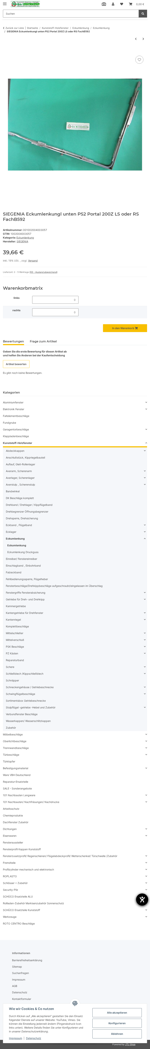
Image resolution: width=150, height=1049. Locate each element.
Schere (10, 666)
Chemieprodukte (13, 815)
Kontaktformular (21, 998)
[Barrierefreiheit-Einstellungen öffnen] (142, 899)
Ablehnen (117, 1033)
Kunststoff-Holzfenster (17, 442)
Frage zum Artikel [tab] (43, 341)
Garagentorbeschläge (16, 429)
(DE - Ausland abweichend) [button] (43, 272)
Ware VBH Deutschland (17, 774)
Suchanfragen (20, 973)
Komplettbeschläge (17, 626)
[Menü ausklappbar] (5, 2)
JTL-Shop (130, 1044)
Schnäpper (12, 680)
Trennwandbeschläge (16, 747)
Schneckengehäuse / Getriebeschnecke (30, 687)
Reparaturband (15, 660)
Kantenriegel (13, 619)
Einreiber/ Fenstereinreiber (21, 558)
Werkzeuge (9, 916)
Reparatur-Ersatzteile (15, 781)
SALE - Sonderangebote (17, 788)
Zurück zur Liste (14, 27)
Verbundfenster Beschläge (22, 714)
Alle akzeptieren (117, 1012)
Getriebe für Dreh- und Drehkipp (25, 599)
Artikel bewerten (16, 364)
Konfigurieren (117, 1023)
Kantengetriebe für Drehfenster (24, 612)
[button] (113, 4)
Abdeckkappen (15, 450)
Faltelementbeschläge (16, 415)
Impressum (15, 1038)
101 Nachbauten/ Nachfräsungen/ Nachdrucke (31, 801)
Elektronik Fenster (13, 409)
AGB (14, 985)
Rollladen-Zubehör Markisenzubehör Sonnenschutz (33, 903)
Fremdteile (9, 862)
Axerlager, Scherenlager (20, 477)
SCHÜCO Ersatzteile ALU (18, 896)
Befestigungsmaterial (15, 768)
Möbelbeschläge (13, 734)
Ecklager (11, 531)
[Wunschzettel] (121, 4)
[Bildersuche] (104, 4)
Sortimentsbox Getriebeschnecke (26, 700)
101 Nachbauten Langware (19, 795)
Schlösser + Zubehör (15, 883)
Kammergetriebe (16, 606)
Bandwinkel (13, 491)
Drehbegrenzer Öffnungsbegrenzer (27, 511)
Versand (33, 260)
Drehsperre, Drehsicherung (22, 518)
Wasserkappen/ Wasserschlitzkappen (28, 720)
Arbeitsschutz (11, 808)
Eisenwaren (9, 835)
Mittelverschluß (15, 639)
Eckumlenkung (25, 237)
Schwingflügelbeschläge (20, 693)
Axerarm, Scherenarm (19, 471)
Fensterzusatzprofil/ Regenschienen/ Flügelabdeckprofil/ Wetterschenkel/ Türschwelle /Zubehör (60, 856)
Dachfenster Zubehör (15, 822)
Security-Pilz (10, 889)
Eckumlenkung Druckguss (22, 552)
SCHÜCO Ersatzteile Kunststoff (21, 910)
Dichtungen (10, 829)
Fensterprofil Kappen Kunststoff (22, 849)
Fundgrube (9, 422)
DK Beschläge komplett (20, 498)
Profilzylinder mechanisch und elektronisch (28, 869)
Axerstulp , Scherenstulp (20, 484)
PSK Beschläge (15, 646)
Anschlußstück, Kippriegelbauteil (25, 457)
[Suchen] (143, 14)
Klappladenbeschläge (16, 436)
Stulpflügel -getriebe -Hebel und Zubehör (30, 707)
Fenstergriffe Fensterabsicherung (25, 592)
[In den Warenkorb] (6, 51)
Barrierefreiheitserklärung (27, 960)
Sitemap (17, 966)
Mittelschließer (14, 633)
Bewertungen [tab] (13, 341)
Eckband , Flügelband (19, 525)
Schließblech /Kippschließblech (24, 673)
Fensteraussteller (13, 842)
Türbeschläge (11, 754)
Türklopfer (9, 761)
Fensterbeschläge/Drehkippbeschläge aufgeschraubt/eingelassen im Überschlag (54, 585)
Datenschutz (33, 1038)
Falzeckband (13, 572)
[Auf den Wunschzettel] (139, 60)
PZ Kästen (12, 653)
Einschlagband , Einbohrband (23, 565)
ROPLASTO (10, 876)
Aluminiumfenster (13, 402)
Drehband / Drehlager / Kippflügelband (29, 504)
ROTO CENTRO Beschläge (19, 923)
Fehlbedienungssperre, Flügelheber (27, 579)
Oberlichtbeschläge (14, 741)
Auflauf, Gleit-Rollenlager (20, 464)
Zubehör (11, 727)
